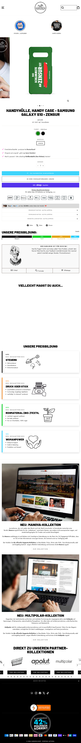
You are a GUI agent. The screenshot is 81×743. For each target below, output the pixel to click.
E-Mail (15, 270)
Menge (40, 162)
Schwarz (43, 133)
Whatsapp (67, 270)
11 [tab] (39, 676)
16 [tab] (55, 676)
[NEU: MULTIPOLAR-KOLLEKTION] (40, 583)
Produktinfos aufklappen (40, 210)
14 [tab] (49, 676)
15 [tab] (52, 676)
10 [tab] (36, 676)
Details (77, 231)
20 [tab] (68, 676)
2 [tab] (11, 676)
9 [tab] (33, 676)
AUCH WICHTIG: (40, 681)
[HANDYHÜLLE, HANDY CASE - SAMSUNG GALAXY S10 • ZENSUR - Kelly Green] (18, 337)
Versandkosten (45, 122)
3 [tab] (14, 676)
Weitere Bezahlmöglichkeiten (40, 190)
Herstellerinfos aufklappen (40, 219)
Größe (40, 139)
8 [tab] (30, 676)
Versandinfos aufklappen (40, 214)
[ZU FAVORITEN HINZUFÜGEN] (4, 293)
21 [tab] (71, 676)
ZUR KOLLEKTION (40, 549)
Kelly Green (38, 133)
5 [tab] (20, 676)
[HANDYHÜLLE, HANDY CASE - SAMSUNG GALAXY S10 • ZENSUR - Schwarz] (20, 337)
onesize (40, 143)
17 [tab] (58, 676)
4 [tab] (17, 676)
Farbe (40, 129)
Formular (41, 271)
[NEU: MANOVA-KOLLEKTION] (40, 492)
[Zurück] (4, 665)
